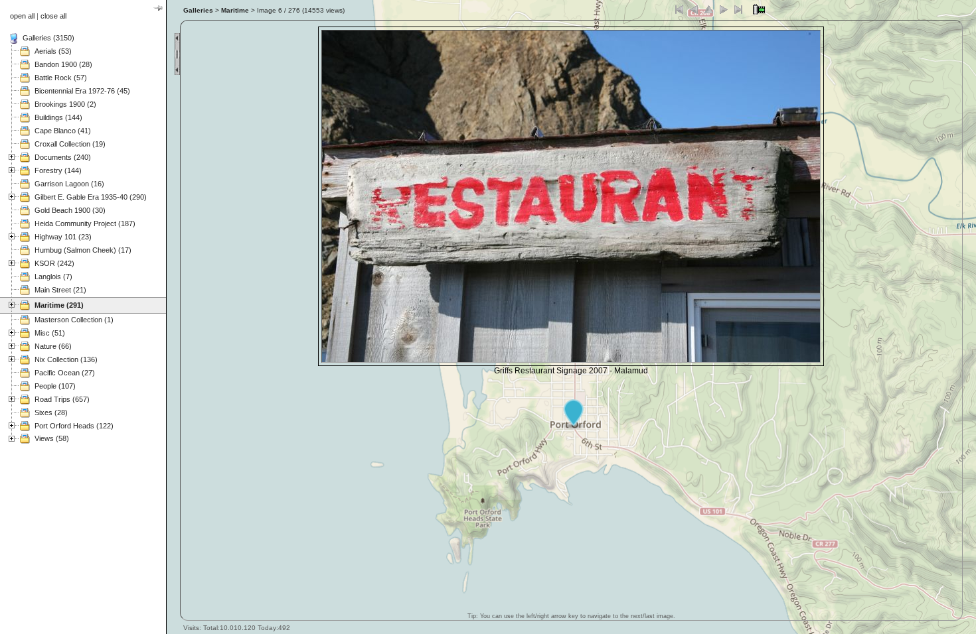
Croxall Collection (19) (70, 144)
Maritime (235, 10)
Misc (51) (50, 333)
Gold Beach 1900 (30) (70, 210)
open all (22, 16)
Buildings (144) (58, 117)
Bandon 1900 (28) (63, 64)
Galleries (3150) (48, 38)
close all (53, 16)
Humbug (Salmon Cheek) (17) (83, 250)
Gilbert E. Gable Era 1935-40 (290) (91, 197)
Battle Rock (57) (61, 78)
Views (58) (52, 438)
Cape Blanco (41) (63, 131)
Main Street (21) (60, 290)
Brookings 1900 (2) (65, 104)
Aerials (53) (53, 51)
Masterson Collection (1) (74, 320)
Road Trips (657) (62, 399)
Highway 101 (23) (63, 237)
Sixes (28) (51, 412)
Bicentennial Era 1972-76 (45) (82, 91)
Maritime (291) (59, 305)
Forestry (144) (58, 170)
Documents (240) (63, 157)
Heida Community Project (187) (85, 223)
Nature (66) (53, 346)
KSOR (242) (54, 263)
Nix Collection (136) (66, 359)
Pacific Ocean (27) (65, 373)
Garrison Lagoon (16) (69, 184)
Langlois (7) (53, 277)
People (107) (55, 386)
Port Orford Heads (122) (74, 426)
